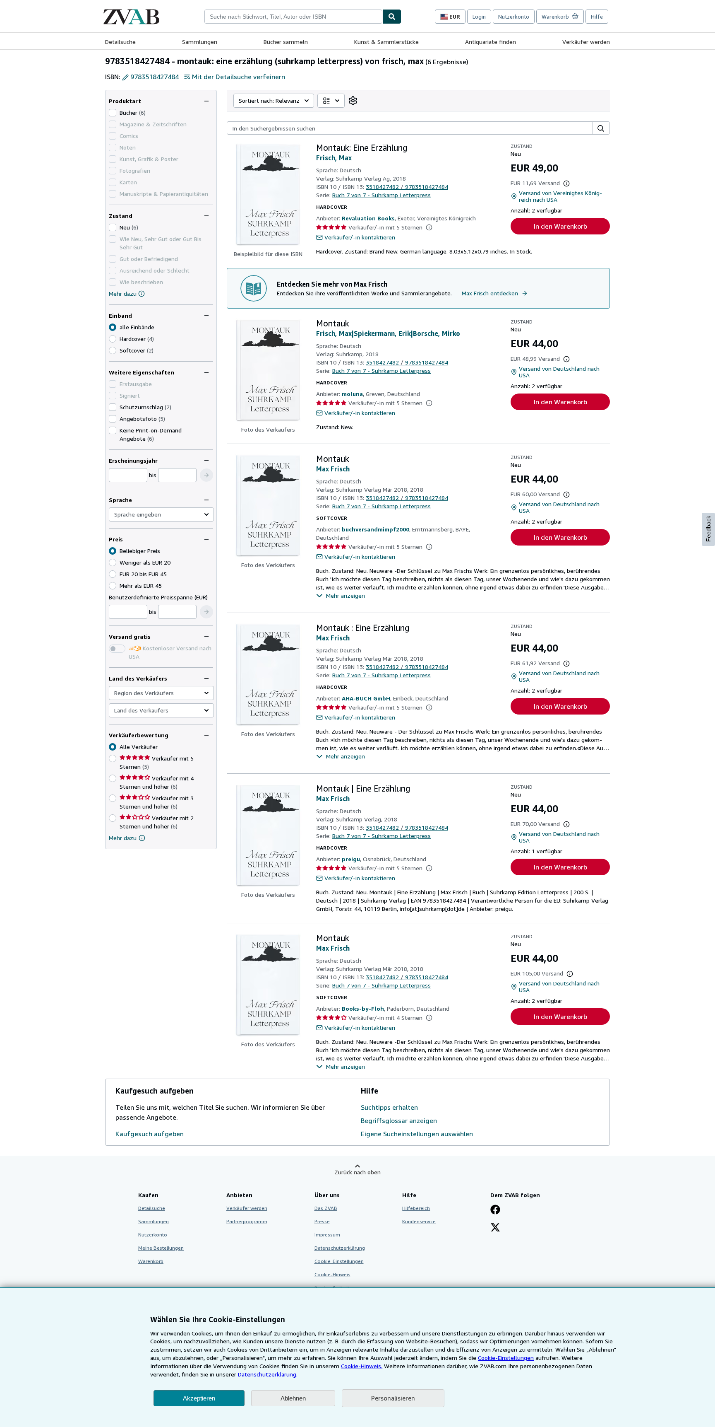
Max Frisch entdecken (490, 293)
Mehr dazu (123, 293)
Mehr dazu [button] (123, 837)
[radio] (112, 339)
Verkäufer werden (586, 41)
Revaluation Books (368, 218)
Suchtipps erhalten (389, 1107)
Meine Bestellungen (161, 1248)
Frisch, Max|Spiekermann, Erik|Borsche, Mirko (388, 333)
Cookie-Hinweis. (361, 1365)
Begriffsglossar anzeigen (399, 1120)
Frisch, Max (334, 158)
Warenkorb (150, 1261)
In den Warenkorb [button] (560, 226)
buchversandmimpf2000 (375, 529)
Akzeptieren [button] (199, 1398)
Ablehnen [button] (293, 1398)
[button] (206, 475)
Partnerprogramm (246, 1221)
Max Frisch (333, 469)
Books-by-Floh (363, 1008)
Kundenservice (419, 1221)
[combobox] (293, 17)
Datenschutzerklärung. (268, 1374)
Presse (322, 1221)
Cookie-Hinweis (332, 1274)
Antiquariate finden (490, 41)
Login (479, 16)
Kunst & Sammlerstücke (386, 41)
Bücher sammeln (286, 41)
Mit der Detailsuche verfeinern (238, 76)
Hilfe (597, 16)
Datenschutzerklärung (339, 1248)
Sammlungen (199, 41)
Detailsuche (120, 41)
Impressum (327, 1234)
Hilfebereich (416, 1208)
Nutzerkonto (513, 16)
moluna (352, 393)
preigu (351, 858)
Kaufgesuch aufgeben (149, 1134)
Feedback (708, 529)
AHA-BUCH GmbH (366, 698)
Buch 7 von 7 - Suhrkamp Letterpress (381, 194)
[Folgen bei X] (495, 1228)
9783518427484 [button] (154, 76)
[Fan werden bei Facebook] (495, 1210)
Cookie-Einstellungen (506, 1357)
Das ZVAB (325, 1208)
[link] (353, 100)
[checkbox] (112, 112)
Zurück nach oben (357, 1172)
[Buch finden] (392, 17)
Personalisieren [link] (393, 1398)
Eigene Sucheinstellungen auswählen (417, 1134)
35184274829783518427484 (407, 186)
